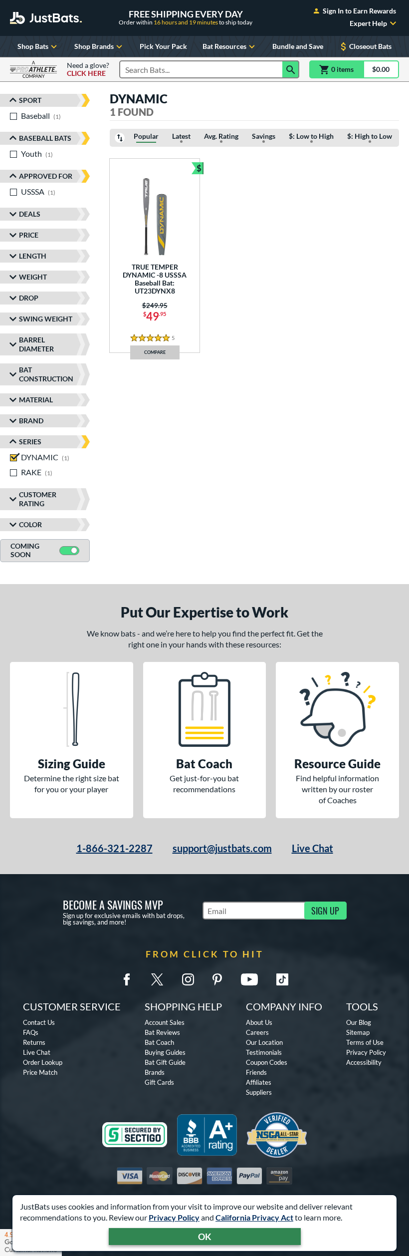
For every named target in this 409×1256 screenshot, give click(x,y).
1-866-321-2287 (114, 848)
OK (204, 1236)
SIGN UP (325, 910)
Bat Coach (159, 1042)
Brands (155, 1072)
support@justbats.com (222, 848)
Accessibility (364, 1062)
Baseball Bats (45, 138)
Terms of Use (365, 1042)
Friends (256, 1072)
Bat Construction (46, 374)
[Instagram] (188, 979)
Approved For (45, 176)
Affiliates (258, 1082)
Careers (257, 1032)
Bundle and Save (297, 46)
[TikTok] (282, 979)
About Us (259, 1022)
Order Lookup (42, 1062)
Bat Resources (224, 46)
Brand (31, 420)
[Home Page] (46, 18)
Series (30, 441)
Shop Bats (32, 46)
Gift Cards (159, 1082)
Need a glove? (88, 69)
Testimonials (264, 1052)
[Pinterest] (216, 979)
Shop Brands (94, 46)
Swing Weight (45, 318)
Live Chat (312, 848)
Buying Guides (165, 1052)
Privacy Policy (174, 1217)
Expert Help (368, 23)
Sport (30, 100)
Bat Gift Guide (165, 1062)
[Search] (290, 69)
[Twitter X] (157, 979)
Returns (34, 1042)
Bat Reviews (162, 1032)
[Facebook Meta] (127, 979)
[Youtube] (249, 979)
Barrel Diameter (36, 344)
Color (30, 524)
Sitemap (358, 1032)
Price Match (40, 1072)
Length (32, 256)
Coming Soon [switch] (24, 550)
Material (36, 399)
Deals (29, 214)
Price (28, 235)
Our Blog (358, 1022)
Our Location (264, 1042)
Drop (28, 298)
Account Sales (165, 1022)
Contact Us (39, 1022)
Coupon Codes (266, 1062)
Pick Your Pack (163, 46)
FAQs (30, 1032)
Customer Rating (37, 499)
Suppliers (259, 1092)
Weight (33, 277)
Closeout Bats (370, 46)
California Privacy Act (254, 1217)
